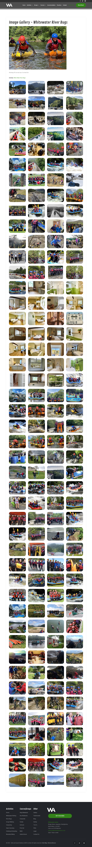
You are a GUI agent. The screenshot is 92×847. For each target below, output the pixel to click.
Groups (36, 5)
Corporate (22, 818)
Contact (65, 5)
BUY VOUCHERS (60, 816)
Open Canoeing (10, 828)
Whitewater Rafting (11, 815)
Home (24, 5)
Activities (29, 5)
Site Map (44, 843)
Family (21, 822)
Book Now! (81, 5)
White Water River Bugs (20, 78)
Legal (34, 831)
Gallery (35, 812)
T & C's (35, 825)
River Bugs (9, 818)
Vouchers (59, 5)
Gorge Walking (10, 822)
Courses (42, 5)
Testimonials (36, 815)
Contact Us (36, 834)
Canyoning (9, 825)
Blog (34, 818)
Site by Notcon (52, 843)
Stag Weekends (24, 812)
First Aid (22, 828)
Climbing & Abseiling (11, 831)
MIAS (21, 831)
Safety (35, 822)
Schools (22, 825)
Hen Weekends (24, 815)
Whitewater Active (53, 822)
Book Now (71, 5)
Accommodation (51, 5)
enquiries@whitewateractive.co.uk (56, 830)
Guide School (23, 834)
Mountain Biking (10, 834)
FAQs (34, 828)
